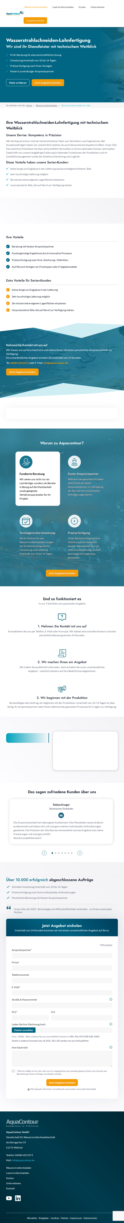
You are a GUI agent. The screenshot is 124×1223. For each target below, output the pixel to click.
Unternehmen (97, 7)
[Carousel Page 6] (68, 853)
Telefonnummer (20, 974)
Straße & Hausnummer (24, 999)
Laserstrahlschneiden (63, 7)
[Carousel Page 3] (59, 853)
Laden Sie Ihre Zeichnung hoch (29, 1024)
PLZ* (14, 1011)
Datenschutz (90, 1218)
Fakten (64, 1218)
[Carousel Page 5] (65, 853)
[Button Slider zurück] (44, 853)
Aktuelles (32, 1218)
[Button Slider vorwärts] (79, 853)
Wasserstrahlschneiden (36, 7)
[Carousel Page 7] (71, 853)
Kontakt (10, 1188)
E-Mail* (16, 987)
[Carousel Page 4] (62, 853)
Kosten (82, 7)
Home (29, 105)
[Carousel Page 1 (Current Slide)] (52, 853)
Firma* (15, 962)
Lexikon (55, 1218)
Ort (53, 1011)
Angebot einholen (35, 20)
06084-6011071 (19, 362)
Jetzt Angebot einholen (22, 371)
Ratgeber (44, 1218)
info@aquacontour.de (55, 362)
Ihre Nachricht (20, 1047)
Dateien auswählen (23, 1030)
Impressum (76, 1218)
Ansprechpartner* (22, 949)
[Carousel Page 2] (55, 853)
